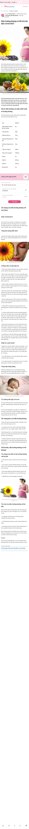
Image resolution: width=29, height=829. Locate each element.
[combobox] (14, 185)
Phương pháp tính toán (5, 182)
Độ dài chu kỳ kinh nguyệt (7, 195)
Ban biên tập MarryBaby (12, 15)
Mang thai (6, 11)
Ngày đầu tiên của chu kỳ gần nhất (9, 188)
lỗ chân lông (9, 325)
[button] (2, 6)
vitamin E (13, 274)
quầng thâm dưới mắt (21, 300)
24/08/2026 (5, 190)
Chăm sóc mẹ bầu (14, 11)
